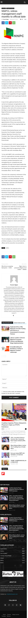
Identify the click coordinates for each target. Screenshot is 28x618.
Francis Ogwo (6, 19)
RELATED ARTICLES (7, 322)
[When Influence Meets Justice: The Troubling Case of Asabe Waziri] (5, 447)
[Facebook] (3, 22)
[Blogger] (5, 604)
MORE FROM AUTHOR (19, 322)
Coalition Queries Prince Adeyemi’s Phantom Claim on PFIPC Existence (14, 425)
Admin (3, 428)
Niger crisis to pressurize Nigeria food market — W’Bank (20, 268)
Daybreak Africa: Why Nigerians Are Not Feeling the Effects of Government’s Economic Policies (17, 330)
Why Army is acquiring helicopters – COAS (7, 267)
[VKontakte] (20, 604)
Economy (8, 6)
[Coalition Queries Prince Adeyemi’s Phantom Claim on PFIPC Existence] (14, 412)
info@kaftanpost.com (12, 594)
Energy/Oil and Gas (10, 8)
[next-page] (5, 356)
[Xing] (14, 316)
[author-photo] (14, 282)
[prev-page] (3, 356)
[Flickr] (12, 604)
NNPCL (7, 248)
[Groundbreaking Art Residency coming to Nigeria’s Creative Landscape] (5, 348)
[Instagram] (16, 604)
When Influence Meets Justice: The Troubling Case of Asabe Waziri (18, 447)
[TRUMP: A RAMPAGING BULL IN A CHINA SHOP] (5, 462)
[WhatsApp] (13, 22)
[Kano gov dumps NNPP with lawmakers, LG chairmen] (5, 455)
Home (3, 6)
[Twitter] (6, 22)
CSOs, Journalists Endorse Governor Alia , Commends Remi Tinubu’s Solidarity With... (18, 439)
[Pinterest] (10, 22)
